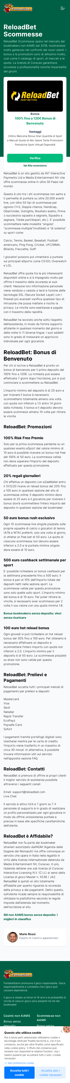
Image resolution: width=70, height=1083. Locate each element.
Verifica (35, 158)
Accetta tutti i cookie (19, 1073)
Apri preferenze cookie (21, 1062)
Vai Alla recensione (35, 165)
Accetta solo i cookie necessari (50, 1073)
